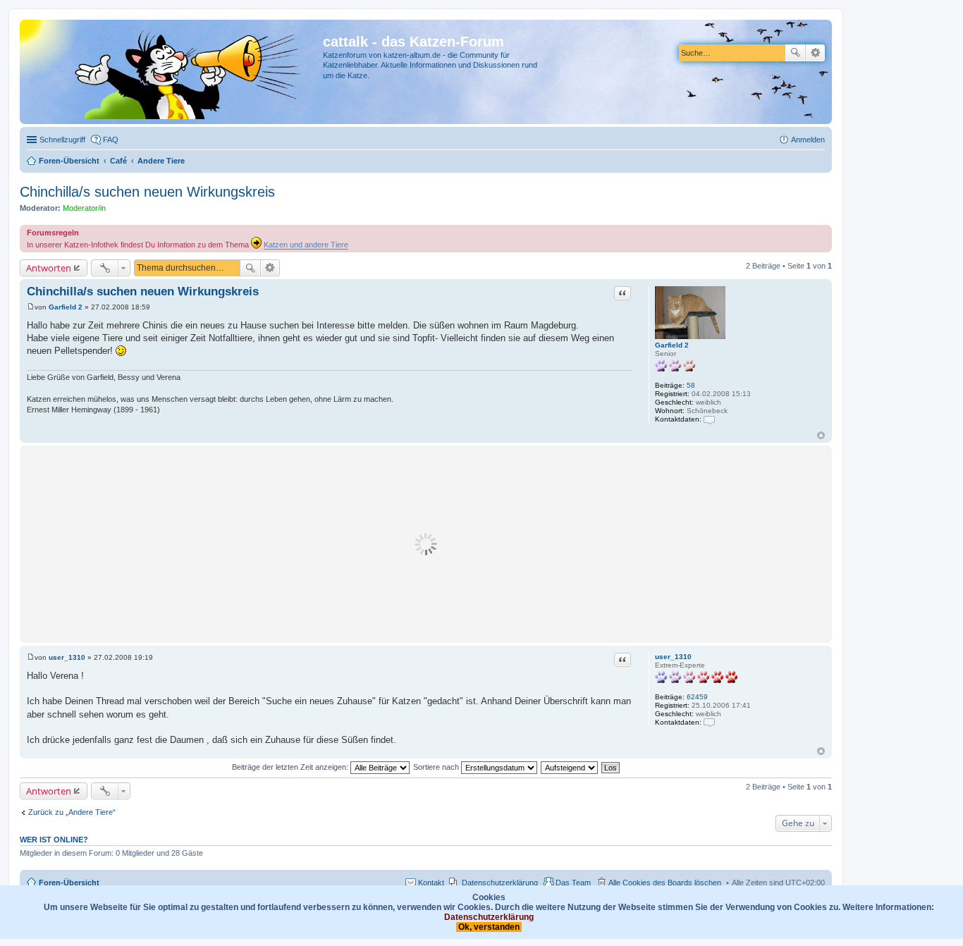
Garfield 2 (672, 345)
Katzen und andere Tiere (306, 244)
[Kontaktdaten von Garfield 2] (709, 419)
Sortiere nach (437, 767)
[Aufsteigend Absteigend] (570, 767)
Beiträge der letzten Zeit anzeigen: (291, 767)
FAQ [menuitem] (110, 139)
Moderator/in (84, 208)
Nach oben (821, 435)
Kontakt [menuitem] (431, 882)
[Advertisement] (426, 544)
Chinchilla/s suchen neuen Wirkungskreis (147, 191)
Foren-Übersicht (69, 882)
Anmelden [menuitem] (808, 139)
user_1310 (673, 657)
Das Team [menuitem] (573, 882)
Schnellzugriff (62, 139)
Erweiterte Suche (815, 52)
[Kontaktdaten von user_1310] (709, 722)
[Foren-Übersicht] (173, 72)
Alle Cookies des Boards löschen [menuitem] (664, 882)
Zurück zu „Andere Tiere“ (72, 812)
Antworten (48, 268)
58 (691, 385)
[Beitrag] (31, 307)
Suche (795, 52)
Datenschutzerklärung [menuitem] (500, 882)
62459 (697, 697)
